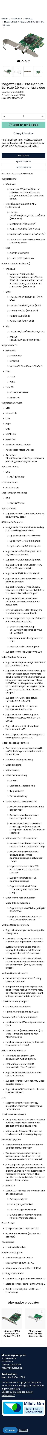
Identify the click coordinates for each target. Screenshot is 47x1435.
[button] (18, 61)
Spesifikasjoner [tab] (23, 161)
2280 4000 (15, 1364)
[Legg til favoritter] (18, 1311)
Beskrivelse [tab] (23, 155)
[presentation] (5, 47)
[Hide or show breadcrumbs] (4, 28)
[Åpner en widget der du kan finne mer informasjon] (10, 1430)
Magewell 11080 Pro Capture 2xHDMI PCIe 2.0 (12, 1334)
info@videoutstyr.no (12, 1367)
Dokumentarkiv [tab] (23, 167)
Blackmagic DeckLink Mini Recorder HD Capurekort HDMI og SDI (35, 1334)
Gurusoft (23, 1430)
